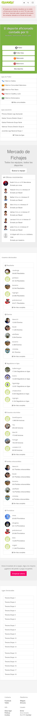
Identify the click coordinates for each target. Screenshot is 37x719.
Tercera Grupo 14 (10, 657)
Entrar (22, 711)
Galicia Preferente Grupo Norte (12, 122)
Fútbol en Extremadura (12, 98)
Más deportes (18, 69)
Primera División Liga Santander (12, 114)
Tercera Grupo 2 (10, 602)
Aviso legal (8, 711)
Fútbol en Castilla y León (12, 94)
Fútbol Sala (20, 53)
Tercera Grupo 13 (10, 653)
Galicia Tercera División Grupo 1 (12, 118)
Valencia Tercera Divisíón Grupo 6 (13, 127)
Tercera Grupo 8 (10, 630)
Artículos (23, 703)
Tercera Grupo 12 (10, 647)
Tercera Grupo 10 (10, 638)
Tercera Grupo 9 (10, 634)
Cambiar (28, 715)
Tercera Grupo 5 (10, 615)
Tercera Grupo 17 (10, 670)
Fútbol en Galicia (10, 81)
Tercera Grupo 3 (10, 606)
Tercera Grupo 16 (10, 666)
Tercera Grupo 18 (10, 674)
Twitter (7, 703)
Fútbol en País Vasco (11, 89)
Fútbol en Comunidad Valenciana (15, 85)
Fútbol (19, 48)
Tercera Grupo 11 (10, 642)
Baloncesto (20, 58)
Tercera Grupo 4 (10, 610)
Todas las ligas (19, 135)
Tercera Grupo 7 (10, 625)
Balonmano (20, 63)
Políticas (7, 713)
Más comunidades (19, 102)
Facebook (8, 701)
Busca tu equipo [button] (18, 170)
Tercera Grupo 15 (10, 661)
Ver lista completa (19, 307)
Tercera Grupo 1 (10, 598)
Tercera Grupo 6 (10, 619)
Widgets (22, 701)
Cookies (7, 715)
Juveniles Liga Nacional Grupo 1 (12, 131)
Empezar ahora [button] (18, 573)
